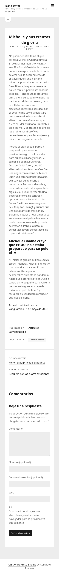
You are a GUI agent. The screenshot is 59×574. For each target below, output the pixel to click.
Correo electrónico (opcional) (26, 477)
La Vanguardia (17, 331)
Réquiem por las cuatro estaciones (29, 374)
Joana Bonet (12, 5)
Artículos (33, 328)
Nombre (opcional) (20, 462)
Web (11, 492)
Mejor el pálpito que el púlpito (27, 362)
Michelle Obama (37, 340)
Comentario (16, 428)
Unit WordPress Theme (22, 564)
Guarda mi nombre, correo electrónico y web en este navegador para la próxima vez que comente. (27, 517)
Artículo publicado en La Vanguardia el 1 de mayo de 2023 (28, 307)
